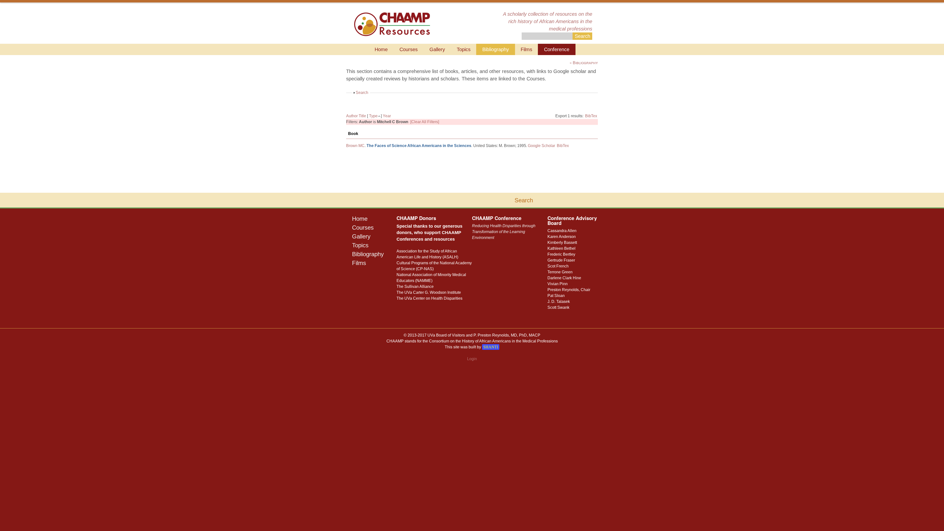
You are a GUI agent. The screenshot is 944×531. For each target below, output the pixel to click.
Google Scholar (541, 146)
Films (526, 49)
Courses (408, 49)
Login (472, 359)
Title (362, 116)
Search (362, 92)
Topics (464, 49)
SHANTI (490, 347)
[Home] (392, 23)
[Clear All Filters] (424, 122)
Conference (556, 49)
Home (381, 49)
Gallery (437, 49)
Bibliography (495, 49)
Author (352, 116)
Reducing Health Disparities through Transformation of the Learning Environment (503, 232)
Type (373, 116)
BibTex (591, 116)
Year (387, 116)
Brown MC (355, 146)
